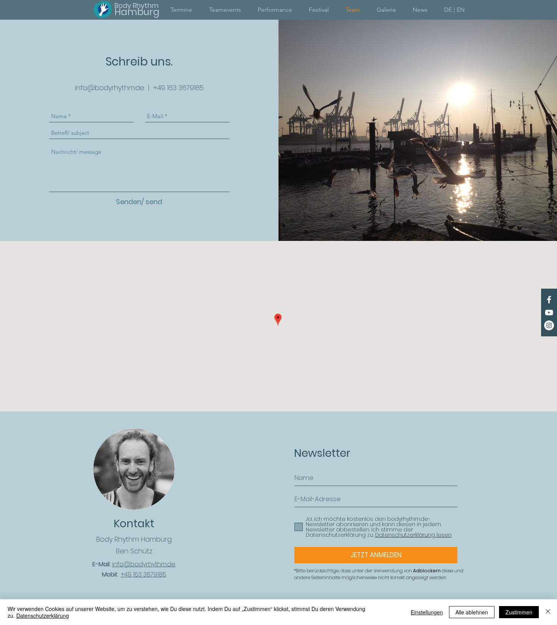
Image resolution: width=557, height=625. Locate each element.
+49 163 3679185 (178, 87)
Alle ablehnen (471, 612)
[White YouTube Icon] (549, 312)
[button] (454, 9)
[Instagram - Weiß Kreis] (549, 325)
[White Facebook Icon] (549, 300)
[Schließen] (547, 612)
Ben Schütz (134, 551)
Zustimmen (518, 612)
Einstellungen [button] (427, 612)
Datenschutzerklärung (42, 615)
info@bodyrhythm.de (109, 87)
